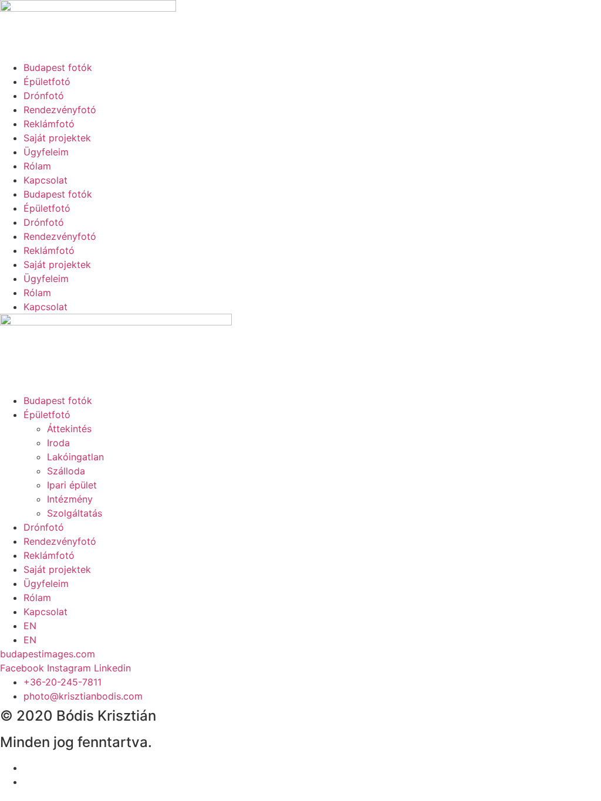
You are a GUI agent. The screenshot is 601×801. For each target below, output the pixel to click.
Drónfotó (43, 95)
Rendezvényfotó (59, 110)
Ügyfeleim (46, 152)
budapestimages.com (47, 654)
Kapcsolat (45, 180)
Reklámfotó (49, 124)
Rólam (37, 166)
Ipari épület (72, 485)
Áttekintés (69, 429)
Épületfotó (46, 81)
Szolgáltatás (74, 513)
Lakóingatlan (75, 457)
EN (29, 626)
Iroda (58, 443)
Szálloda (66, 471)
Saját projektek (57, 138)
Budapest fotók (57, 67)
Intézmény (70, 499)
